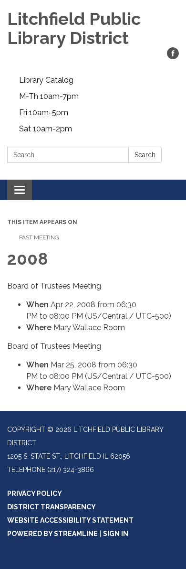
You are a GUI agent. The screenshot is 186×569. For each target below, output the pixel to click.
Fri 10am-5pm (43, 112)
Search (144, 155)
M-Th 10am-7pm (49, 96)
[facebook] (173, 56)
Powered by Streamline (52, 533)
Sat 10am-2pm (45, 128)
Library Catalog (46, 80)
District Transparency (51, 507)
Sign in (115, 533)
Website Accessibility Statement (70, 520)
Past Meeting (39, 237)
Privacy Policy (34, 493)
